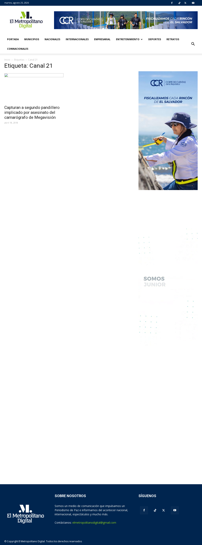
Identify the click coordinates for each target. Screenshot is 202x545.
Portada (13, 39)
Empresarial (102, 39)
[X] (185, 3)
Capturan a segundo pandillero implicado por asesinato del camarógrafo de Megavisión (32, 112)
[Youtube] (193, 3)
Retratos (172, 39)
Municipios (31, 39)
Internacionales (77, 39)
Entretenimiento (127, 39)
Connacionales (17, 48)
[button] (193, 44)
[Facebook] (172, 3)
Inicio (7, 59)
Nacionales (52, 39)
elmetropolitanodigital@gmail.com (94, 522)
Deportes (154, 39)
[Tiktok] (179, 3)
